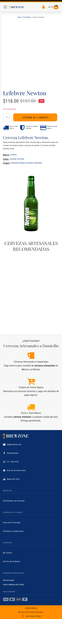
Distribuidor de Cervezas (14, 501)
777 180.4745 (13, 462)
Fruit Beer (27, 17)
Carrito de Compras (11, 561)
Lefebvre (13, 155)
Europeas (29, 163)
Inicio (20, 17)
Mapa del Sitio (13, 479)
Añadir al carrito (35, 117)
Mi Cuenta (7, 553)
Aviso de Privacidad (11, 523)
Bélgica (23, 163)
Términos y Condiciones (13, 531)
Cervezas (13, 159)
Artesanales (15, 163)
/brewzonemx (12, 453)
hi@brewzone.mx (14, 444)
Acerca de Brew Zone (16, 470)
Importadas (38, 163)
